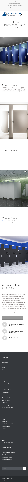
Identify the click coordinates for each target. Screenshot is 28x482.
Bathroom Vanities (6, 400)
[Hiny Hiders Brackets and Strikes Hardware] (14, 89)
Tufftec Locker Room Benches (8, 395)
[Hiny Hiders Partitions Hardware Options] (14, 223)
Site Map (4, 372)
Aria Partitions (5, 384)
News (3, 369)
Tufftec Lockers (5, 392)
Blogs (3, 367)
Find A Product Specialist (7, 442)
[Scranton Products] (11, 14)
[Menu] (24, 14)
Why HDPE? (4, 421)
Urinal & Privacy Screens (7, 407)
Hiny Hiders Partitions (7, 389)
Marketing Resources (6, 447)
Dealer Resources (14, 7)
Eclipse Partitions (6, 386)
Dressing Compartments (7, 405)
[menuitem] (14, 3)
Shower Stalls (5, 402)
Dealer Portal (5, 454)
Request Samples (6, 426)
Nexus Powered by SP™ (7, 459)
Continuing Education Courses (14, 5)
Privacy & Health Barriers (7, 409)
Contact (4, 428)
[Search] (20, 14)
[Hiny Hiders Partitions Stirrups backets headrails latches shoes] (14, 156)
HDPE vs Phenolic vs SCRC (8, 423)
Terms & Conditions (6, 431)
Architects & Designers (14, 3)
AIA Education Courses (7, 457)
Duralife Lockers (6, 397)
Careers (4, 364)
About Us (4, 360)
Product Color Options (7, 450)
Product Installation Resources (8, 452)
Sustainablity (5, 362)
